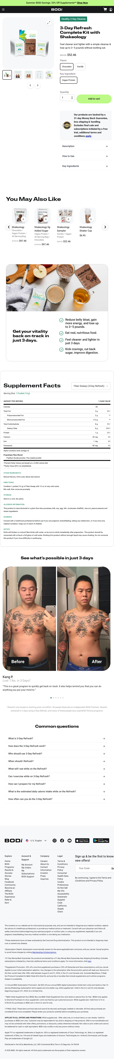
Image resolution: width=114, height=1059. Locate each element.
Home (7, 861)
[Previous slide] (30, 85)
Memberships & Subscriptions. (44, 952)
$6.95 (83, 235)
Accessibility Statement (63, 895)
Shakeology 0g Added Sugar (42, 229)
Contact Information (46, 869)
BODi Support (28, 876)
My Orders (26, 867)
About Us (44, 864)
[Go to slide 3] (55, 697)
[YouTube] (70, 841)
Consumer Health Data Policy (62, 876)
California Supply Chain (62, 908)
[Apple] (82, 840)
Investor (44, 873)
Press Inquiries (44, 877)
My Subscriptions (28, 872)
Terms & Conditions (62, 863)
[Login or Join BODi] (111, 9)
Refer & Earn (8, 901)
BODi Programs (9, 866)
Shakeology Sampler (63, 229)
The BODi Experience (10, 895)
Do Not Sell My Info (62, 889)
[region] (57, 227)
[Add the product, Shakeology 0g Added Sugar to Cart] (46, 219)
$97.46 (22, 241)
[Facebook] (62, 841)
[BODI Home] (57, 9)
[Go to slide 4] (58, 697)
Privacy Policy (60, 869)
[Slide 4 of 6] (39, 75)
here (89, 961)
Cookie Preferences (62, 883)
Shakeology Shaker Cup (86, 229)
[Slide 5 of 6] (50, 75)
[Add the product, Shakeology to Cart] (23, 219)
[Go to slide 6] (63, 697)
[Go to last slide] (9, 227)
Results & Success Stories (9, 873)
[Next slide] (38, 85)
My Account (27, 864)
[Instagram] (55, 841)
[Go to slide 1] (51, 697)
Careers (44, 861)
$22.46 (67, 241)
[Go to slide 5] (60, 697)
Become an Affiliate (10, 889)
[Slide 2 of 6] (18, 75)
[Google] (101, 840)
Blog (7, 879)
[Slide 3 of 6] (28, 75)
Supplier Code (61, 901)
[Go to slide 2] (53, 697)
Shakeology (18, 227)
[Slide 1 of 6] (7, 75)
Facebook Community (10, 883)
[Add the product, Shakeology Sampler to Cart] (68, 219)
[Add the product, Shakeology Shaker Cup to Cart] (91, 219)
